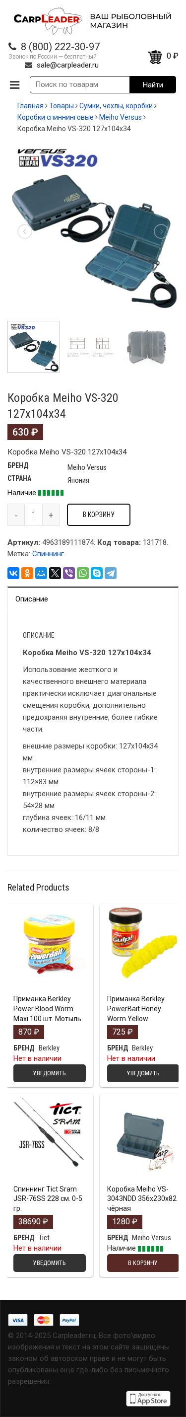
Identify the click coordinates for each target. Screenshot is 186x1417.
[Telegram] (111, 573)
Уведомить (49, 987)
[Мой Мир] (41, 573)
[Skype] (97, 573)
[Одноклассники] (27, 573)
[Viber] (69, 573)
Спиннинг (48, 553)
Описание (31, 599)
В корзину (99, 515)
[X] (55, 573)
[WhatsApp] (83, 573)
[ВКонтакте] (13, 573)
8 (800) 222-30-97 (60, 47)
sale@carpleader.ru (68, 65)
